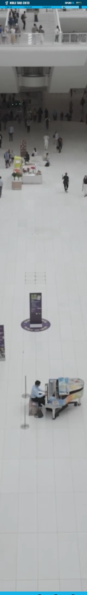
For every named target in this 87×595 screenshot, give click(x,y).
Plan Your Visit (28, 7)
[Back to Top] (85, 593)
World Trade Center (19, 3)
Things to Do (9, 7)
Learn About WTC (47, 7)
